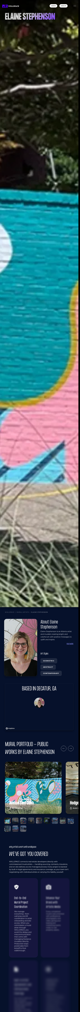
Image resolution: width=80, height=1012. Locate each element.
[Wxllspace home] (10, 6)
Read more (70, 644)
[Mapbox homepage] (10, 728)
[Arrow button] (63, 748)
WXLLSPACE (9, 612)
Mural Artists (23, 612)
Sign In (53, 6)
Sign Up (63, 6)
